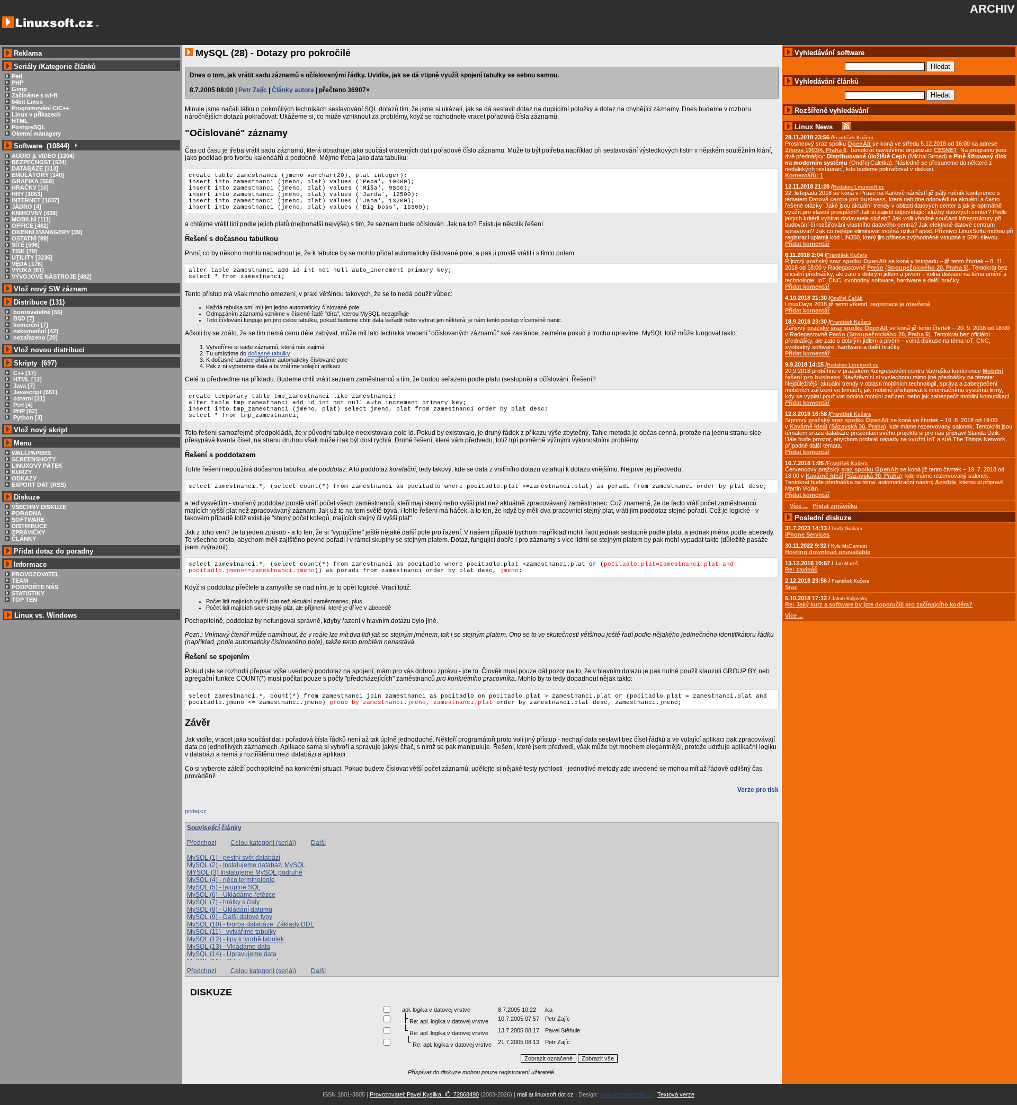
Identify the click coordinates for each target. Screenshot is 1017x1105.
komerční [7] (30, 325)
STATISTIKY (28, 593)
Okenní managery (36, 133)
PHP (17, 82)
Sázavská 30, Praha (857, 426)
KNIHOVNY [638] (35, 213)
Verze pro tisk (758, 790)
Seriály (25, 66)
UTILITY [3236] (32, 257)
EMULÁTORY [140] (38, 175)
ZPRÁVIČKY (28, 532)
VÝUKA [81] (28, 270)
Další (318, 842)
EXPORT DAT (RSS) (39, 485)
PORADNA (26, 513)
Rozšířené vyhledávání (832, 110)
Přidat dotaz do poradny (52, 551)
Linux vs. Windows (45, 615)
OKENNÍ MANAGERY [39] (47, 232)
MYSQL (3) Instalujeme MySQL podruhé (244, 872)
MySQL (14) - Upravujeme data (231, 954)
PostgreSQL (29, 127)
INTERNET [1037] (35, 200)
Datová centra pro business (847, 199)
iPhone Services (807, 534)
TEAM (20, 580)
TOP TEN (24, 599)
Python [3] (27, 417)
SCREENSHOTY (34, 459)
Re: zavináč (801, 569)
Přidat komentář (807, 243)
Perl (17, 76)
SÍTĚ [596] (26, 245)
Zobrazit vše (598, 1058)
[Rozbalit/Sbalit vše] (75, 146)
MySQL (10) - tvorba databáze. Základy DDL (250, 924)
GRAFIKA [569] (33, 181)
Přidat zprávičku (835, 506)
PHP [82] (24, 411)
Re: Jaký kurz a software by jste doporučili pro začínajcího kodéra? (879, 604)
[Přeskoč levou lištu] (97, 26)
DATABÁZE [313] (35, 168)
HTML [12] (27, 379)
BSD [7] (23, 318)
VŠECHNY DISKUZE (39, 507)
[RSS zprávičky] (846, 127)
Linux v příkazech (36, 114)
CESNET (945, 150)
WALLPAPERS (31, 453)
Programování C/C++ (40, 108)
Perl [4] (22, 405)
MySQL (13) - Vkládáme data (228, 946)
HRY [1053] (27, 194)
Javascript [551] (34, 392)
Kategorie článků (68, 66)
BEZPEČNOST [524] (39, 162)
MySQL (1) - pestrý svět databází (233, 857)
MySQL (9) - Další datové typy (229, 917)
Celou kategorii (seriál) (263, 842)
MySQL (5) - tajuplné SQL (224, 887)
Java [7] (23, 385)
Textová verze (675, 1094)
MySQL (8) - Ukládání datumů (229, 909)
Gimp (19, 89)
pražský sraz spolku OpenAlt (846, 261)
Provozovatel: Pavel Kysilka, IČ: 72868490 (424, 1094)
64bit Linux (27, 102)
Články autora (293, 90)
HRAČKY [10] (30, 187)
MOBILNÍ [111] (31, 219)
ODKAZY (24, 478)
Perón (875, 267)
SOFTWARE (28, 519)
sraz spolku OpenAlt (869, 469)
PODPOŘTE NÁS (35, 587)
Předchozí (201, 842)
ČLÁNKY (24, 539)
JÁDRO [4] (26, 206)
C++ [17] (24, 373)
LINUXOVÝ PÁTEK (37, 465)
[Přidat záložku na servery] (206, 813)
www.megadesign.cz (626, 1094)
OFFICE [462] (30, 225)
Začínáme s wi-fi (34, 95)
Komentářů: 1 (804, 175)
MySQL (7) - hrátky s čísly (223, 902)
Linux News (814, 127)
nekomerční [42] (35, 331)
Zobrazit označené (548, 1058)
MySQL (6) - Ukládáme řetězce (231, 894)
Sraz (791, 587)
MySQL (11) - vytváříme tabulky (231, 931)
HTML (20, 121)
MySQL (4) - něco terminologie (231, 880)
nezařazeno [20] (35, 337)
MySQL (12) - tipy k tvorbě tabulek (235, 939)
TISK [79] (24, 251)
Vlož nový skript (40, 430)
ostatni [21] (28, 398)
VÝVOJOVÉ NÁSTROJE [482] (52, 276)
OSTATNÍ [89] (30, 238)
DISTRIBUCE (29, 526)
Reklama (28, 53)
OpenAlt (859, 143)
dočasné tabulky (269, 353)
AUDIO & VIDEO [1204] (43, 156)
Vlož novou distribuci (49, 350)
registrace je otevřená (900, 304)
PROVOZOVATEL (35, 574)
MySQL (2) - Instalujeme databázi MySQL (246, 865)
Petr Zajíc (252, 90)
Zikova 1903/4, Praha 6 (815, 150)
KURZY (22, 472)
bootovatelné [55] (37, 312)
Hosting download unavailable (827, 552)
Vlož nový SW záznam (50, 289)
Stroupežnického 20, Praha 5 (927, 267)
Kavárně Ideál (808, 426)
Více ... (794, 615)
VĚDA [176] (27, 264)
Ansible (945, 482)
